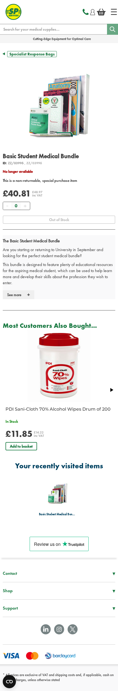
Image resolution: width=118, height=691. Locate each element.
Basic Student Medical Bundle (57, 514)
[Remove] (7, 206)
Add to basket (21, 446)
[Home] (114, 12)
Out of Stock (59, 219)
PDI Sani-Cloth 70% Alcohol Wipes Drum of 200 (58, 409)
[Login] (92, 11)
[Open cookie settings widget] (9, 681)
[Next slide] (111, 390)
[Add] (25, 206)
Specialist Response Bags (32, 54)
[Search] (112, 29)
